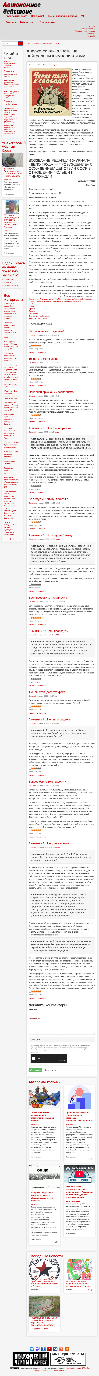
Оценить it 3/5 (36, 345)
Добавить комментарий (38, 318)
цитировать (41, 352)
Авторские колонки (44, 1081)
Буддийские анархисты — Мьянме (9, 470)
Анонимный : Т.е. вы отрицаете (50, 719)
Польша (32, 311)
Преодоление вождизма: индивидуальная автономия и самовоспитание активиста (79, 1116)
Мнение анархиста (65, 299)
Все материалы (13, 297)
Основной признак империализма (51, 392)
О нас (34, 1370)
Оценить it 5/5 (40, 345)
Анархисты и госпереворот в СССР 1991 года (10, 103)
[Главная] (22, 8)
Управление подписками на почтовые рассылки (11, 282)
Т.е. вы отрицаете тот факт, (47, 692)
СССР (31, 303)
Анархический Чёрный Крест (14, 146)
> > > (12, 538)
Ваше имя (33, 1009)
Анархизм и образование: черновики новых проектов (10, 357)
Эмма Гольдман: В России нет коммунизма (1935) (11, 94)
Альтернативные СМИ (50, 43)
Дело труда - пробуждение (39, 316)
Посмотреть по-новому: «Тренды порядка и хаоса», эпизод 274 (11, 406)
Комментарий (35, 1018)
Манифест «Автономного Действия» (52, 1370)
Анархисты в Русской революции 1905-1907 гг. (11, 74)
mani (57, 362)
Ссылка (32, 335)
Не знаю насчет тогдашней (46, 331)
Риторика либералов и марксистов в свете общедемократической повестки (42, 1196)
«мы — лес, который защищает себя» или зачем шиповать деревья (78, 1283)
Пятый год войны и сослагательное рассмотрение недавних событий (42, 1116)
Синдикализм (57, 301)
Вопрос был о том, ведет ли (47, 781)
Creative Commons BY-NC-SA (77, 1368)
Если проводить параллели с (48, 597)
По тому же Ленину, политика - (49, 499)
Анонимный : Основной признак (50, 428)
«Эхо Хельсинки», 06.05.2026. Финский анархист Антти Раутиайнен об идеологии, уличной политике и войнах (79, 1192)
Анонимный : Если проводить (48, 631)
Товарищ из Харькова (39, 1328)
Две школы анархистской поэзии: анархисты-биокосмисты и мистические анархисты (10, 329)
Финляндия (33, 313)
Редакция (53, 64)
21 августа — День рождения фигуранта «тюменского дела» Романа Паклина (11, 220)
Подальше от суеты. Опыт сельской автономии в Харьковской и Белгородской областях (44, 1321)
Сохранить (36, 1070)
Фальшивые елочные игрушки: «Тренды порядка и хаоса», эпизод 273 (11, 482)
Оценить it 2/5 (34, 345)
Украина (32, 308)
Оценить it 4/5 (38, 345)
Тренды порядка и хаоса (62, 16)
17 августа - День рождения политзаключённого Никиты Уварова (14, 172)
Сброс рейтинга (30, 345)
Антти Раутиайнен (73, 1201)
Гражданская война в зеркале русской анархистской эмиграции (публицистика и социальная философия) (10, 115)
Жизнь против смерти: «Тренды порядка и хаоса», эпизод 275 (11, 345)
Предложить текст (16, 16)
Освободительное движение (40, 301)
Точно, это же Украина (43, 358)
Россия (31, 306)
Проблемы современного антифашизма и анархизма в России (44, 1283)
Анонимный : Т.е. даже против (49, 843)
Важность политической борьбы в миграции (9, 64)
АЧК (83, 16)
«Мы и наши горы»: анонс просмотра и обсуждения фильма (9, 419)
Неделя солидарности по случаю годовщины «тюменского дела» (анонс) (10, 528)
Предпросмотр (50, 1070)
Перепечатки (33, 43)
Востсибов (35, 1124)
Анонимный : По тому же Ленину (50, 535)
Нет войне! (37, 16)
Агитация (11, 22)
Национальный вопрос (73, 301)
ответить (32, 352)
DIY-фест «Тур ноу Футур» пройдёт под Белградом (11, 444)
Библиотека (27, 22)
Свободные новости (46, 1255)
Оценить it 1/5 (32, 345)
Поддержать (47, 22)
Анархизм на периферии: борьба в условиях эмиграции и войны (11, 84)
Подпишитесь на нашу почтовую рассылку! (13, 269)
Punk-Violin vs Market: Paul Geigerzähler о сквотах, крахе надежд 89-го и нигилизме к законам (10, 310)
